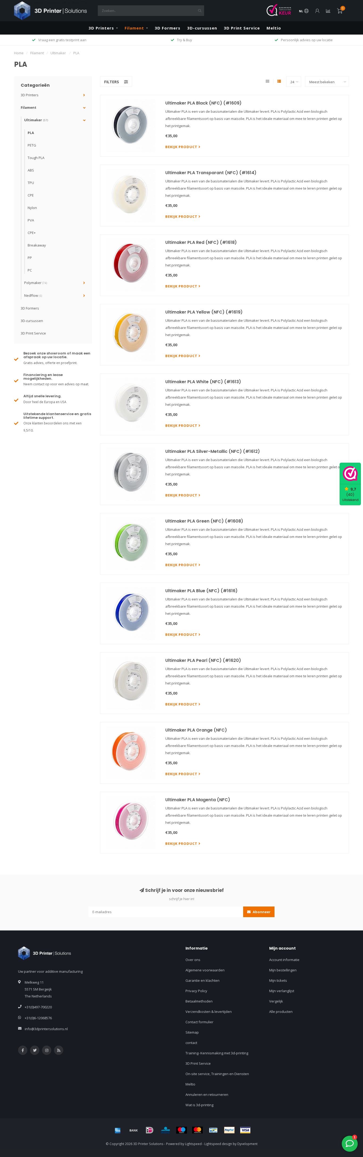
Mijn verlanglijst (281, 990)
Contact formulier (199, 1022)
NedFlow (33, 295)
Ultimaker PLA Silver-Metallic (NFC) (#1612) (212, 451)
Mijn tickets (278, 980)
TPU (31, 182)
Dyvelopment (247, 1144)
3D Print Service (242, 28)
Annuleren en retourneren (206, 1094)
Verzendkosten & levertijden (208, 1011)
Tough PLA (36, 157)
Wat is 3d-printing (199, 1104)
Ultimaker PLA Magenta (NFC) (197, 800)
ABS (31, 170)
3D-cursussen (202, 28)
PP (30, 257)
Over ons (192, 959)
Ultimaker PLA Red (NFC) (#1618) (201, 242)
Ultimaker (36, 120)
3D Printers (101, 28)
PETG (32, 145)
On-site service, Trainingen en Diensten (217, 1073)
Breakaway (37, 245)
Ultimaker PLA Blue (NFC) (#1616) (201, 591)
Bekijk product (182, 146)
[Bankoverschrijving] (133, 1130)
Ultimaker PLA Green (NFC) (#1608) (204, 521)
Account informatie (284, 959)
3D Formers (167, 28)
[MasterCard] (197, 1130)
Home (19, 53)
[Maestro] (181, 1130)
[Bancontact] (213, 1130)
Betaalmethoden (199, 1001)
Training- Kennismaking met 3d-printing (216, 1053)
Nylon (32, 207)
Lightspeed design (218, 1144)
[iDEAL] (149, 1130)
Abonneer (261, 911)
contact (191, 1042)
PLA (31, 132)
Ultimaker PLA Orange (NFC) (196, 730)
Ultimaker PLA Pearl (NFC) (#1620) (203, 660)
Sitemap (192, 1032)
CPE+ (32, 232)
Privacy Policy (196, 990)
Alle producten (281, 1011)
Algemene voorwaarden (205, 970)
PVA (31, 220)
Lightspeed (193, 1144)
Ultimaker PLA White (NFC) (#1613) (203, 382)
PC (30, 270)
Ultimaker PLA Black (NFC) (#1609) (203, 103)
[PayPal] (229, 1130)
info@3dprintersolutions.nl (46, 1028)
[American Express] (117, 1130)
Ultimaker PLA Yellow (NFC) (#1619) (204, 312)
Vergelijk (276, 1001)
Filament (134, 28)
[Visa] (245, 1130)
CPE (31, 195)
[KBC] (165, 1130)
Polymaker (35, 282)
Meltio (274, 28)
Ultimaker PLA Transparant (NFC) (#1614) (210, 173)
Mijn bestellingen (283, 970)
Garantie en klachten (202, 980)
